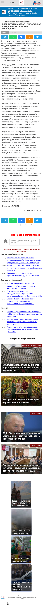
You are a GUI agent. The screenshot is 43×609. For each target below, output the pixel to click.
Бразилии (24, 11)
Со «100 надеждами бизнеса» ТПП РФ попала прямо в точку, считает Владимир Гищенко (24, 268)
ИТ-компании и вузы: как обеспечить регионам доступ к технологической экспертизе (22, 321)
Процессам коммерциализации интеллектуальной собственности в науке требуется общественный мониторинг (24, 260)
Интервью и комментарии (31, 345)
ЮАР (30, 11)
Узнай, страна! (36, 413)
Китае (16, 11)
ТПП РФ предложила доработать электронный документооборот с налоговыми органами (21, 286)
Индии (10, 11)
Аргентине (12, 13)
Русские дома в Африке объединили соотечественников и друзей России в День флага (22, 329)
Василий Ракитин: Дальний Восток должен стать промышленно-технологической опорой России (21, 301)
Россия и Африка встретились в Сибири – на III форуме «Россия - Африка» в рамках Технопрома (24, 314)
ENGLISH (11, 3)
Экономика (37, 377)
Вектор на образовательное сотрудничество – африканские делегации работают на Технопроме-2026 (24, 293)
